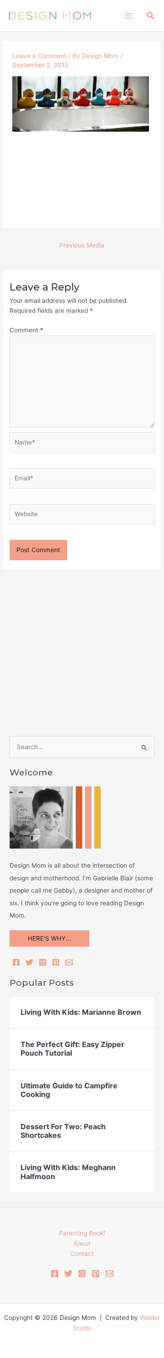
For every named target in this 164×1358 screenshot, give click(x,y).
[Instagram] (42, 962)
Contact (82, 1253)
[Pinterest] (56, 962)
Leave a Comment (39, 55)
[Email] (69, 962)
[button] (151, 15)
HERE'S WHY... (49, 938)
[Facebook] (16, 962)
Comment (26, 330)
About (82, 1243)
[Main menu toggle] (128, 15)
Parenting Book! (82, 1233)
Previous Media (81, 245)
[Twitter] (29, 962)
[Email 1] (109, 1273)
